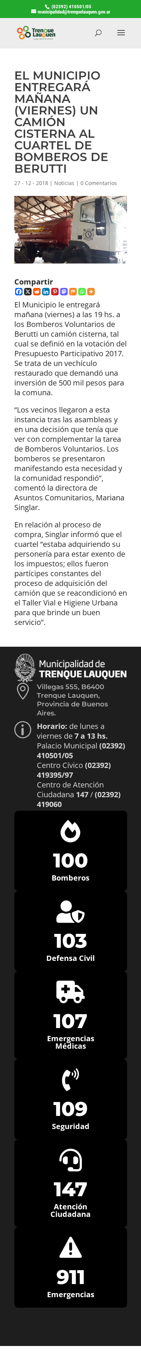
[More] (91, 291)
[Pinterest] (55, 291)
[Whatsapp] (82, 291)
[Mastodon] (64, 291)
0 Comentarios (98, 183)
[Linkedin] (46, 291)
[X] (28, 291)
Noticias (64, 183)
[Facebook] (19, 291)
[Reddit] (37, 291)
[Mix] (73, 291)
